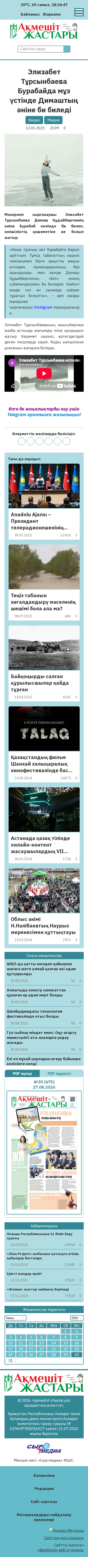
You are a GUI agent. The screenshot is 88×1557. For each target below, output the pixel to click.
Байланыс (30, 14)
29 (65, 1354)
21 (53, 1348)
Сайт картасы (44, 1501)
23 (76, 1348)
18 (21, 1348)
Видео (34, 120)
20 (41, 1348)
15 (65, 1342)
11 (21, 1342)
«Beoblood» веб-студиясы (60, 1550)
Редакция (44, 1488)
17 (10, 1348)
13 (41, 1342)
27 (41, 1354)
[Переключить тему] (65, 14)
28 (53, 1354)
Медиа (53, 120)
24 (10, 1354)
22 (65, 1348)
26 (31, 1354)
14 (53, 1342)
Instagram (44, 307)
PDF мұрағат (60, 1073)
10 (10, 1342)
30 (76, 1354)
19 (31, 1348)
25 (21, 1354)
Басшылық (44, 1475)
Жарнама (51, 14)
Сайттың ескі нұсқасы (64, 1537)
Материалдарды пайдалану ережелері (44, 1517)
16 (76, 1342)
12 (31, 1342)
